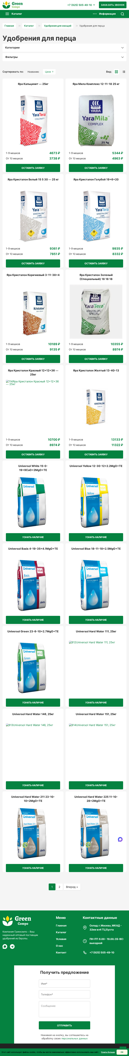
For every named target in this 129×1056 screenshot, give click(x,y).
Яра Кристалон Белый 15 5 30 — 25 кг (33, 179)
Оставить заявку (33, 167)
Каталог (61, 932)
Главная (61, 925)
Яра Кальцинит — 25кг (33, 84)
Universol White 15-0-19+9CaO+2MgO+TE (33, 468)
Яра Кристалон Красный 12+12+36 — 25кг (33, 372)
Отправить (64, 1025)
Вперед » (72, 887)
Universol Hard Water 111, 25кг (96, 631)
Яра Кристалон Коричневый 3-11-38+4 (33, 275)
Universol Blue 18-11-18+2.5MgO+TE (96, 548)
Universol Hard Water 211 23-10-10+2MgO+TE (33, 798)
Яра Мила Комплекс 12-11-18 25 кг (96, 84)
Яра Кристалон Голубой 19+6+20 (96, 179)
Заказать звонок (112, 5)
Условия (61, 939)
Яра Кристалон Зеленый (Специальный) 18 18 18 (96, 277)
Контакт (61, 952)
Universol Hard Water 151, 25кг (96, 714)
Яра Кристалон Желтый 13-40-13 (96, 370)
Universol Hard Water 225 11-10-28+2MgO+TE (96, 798)
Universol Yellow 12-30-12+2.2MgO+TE (96, 466)
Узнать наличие (33, 537)
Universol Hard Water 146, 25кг (33, 714)
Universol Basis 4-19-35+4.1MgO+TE (33, 548)
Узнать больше (108, 1052)
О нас (59, 945)
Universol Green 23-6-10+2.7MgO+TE (33, 631)
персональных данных (74, 1038)
